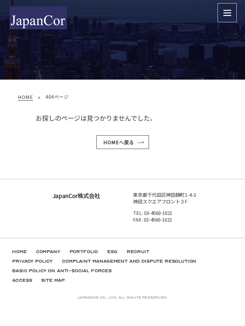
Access (22, 280)
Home (19, 251)
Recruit (138, 251)
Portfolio (84, 251)
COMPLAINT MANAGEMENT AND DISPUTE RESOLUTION (129, 261)
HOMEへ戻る (118, 142)
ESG (112, 251)
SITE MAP (53, 280)
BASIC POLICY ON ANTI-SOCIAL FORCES (62, 270)
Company (48, 251)
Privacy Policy (32, 261)
